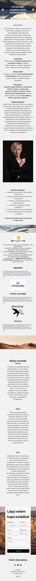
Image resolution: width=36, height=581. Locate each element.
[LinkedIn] (21, 565)
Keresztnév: (22, 522)
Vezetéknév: (10, 522)
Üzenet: (9, 538)
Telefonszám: (23, 530)
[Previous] (3, 9)
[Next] (33, 9)
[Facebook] (18, 565)
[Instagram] (15, 565)
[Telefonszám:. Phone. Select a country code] (22, 533)
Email (9, 530)
